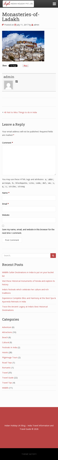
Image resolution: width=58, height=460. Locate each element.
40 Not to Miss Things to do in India (20, 112)
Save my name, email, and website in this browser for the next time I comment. (28, 231)
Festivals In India (9, 347)
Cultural (5, 342)
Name (5, 192)
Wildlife (5, 387)
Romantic (6, 367)
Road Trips (7, 362)
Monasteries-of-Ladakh (21, 16)
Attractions (7, 332)
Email (5, 203)
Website (5, 215)
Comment (7, 142)
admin (36, 24)
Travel (5, 372)
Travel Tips (7, 382)
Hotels (5, 352)
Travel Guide (8, 377)
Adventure (6, 327)
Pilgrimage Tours (10, 357)
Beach (5, 337)
